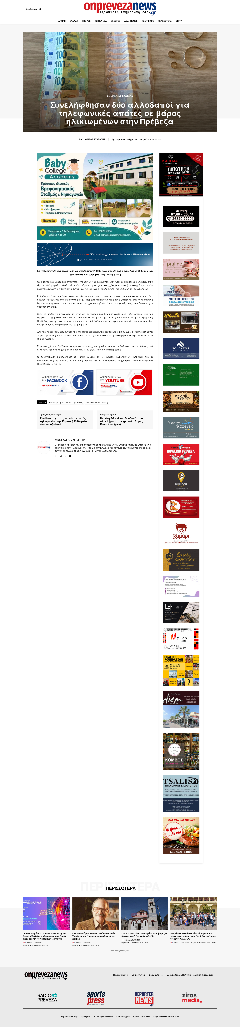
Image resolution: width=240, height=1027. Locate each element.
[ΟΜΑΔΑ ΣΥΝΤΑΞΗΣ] (44, 447)
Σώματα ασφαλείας (97, 402)
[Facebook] (56, 455)
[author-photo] (25, 942)
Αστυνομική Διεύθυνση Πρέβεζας (66, 402)
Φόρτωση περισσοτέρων (119, 950)
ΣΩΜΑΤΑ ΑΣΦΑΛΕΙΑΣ (120, 96)
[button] (34, 9)
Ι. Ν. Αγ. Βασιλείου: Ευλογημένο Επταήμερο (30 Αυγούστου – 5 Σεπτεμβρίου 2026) (144, 934)
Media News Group (170, 1017)
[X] (65, 455)
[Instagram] (61, 455)
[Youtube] (70, 455)
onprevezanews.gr (69, 1017)
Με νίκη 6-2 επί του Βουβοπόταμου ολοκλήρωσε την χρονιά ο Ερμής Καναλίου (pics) (122, 421)
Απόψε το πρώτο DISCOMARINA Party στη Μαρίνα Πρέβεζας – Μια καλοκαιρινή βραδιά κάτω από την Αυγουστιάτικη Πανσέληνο (45, 936)
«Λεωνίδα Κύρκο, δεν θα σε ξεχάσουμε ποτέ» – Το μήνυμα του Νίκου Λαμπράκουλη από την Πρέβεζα (94, 936)
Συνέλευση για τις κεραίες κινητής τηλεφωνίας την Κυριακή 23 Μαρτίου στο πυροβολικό (64, 421)
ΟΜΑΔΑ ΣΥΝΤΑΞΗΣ (95, 139)
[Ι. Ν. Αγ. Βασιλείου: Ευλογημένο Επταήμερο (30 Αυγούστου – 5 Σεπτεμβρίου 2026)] (144, 913)
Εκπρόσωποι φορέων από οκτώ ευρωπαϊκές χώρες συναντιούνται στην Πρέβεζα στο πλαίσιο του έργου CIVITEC (193, 936)
